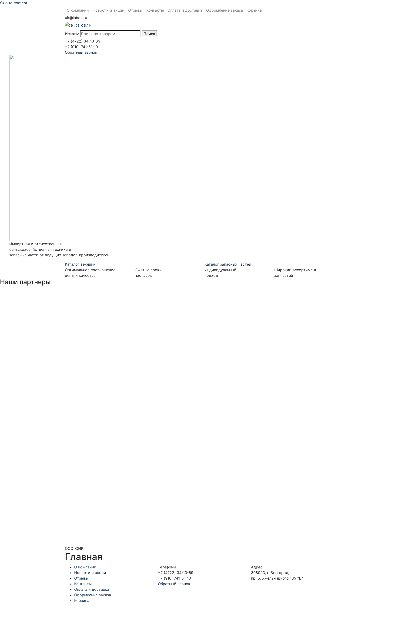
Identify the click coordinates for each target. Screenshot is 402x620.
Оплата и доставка (185, 10)
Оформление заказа (224, 10)
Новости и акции (108, 10)
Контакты (155, 10)
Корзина (254, 10)
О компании (78, 10)
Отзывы (135, 10)
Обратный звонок (81, 52)
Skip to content (13, 2)
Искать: (72, 33)
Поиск (149, 33)
